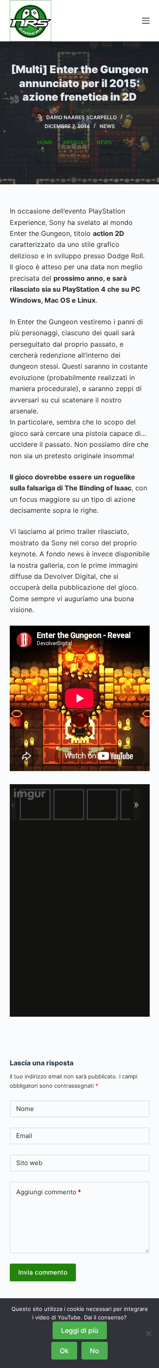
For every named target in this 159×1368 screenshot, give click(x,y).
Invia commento (42, 1272)
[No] (148, 1333)
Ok (64, 1350)
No (94, 1350)
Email (24, 1136)
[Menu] (146, 21)
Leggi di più (79, 1330)
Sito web (29, 1163)
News (107, 126)
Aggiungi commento (48, 1192)
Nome (25, 1109)
